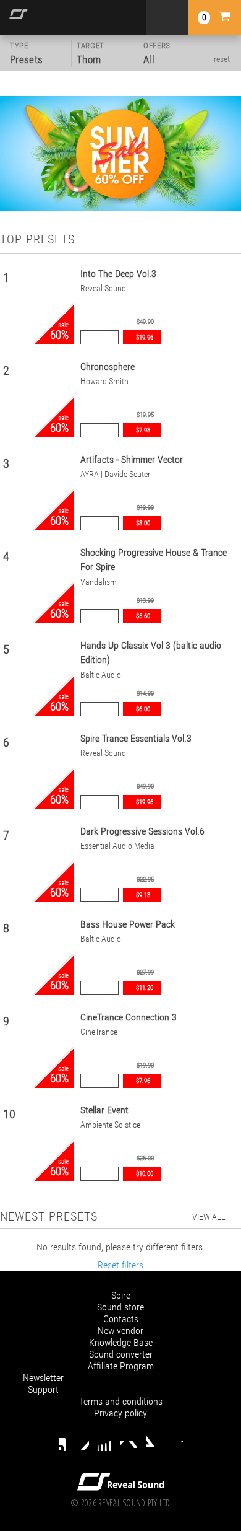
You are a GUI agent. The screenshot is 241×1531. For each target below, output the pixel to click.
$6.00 (143, 709)
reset (222, 59)
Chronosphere (107, 366)
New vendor (120, 1330)
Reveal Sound (103, 288)
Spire (120, 1295)
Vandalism (98, 582)
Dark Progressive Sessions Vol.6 (142, 831)
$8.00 (143, 523)
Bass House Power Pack (127, 924)
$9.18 (143, 895)
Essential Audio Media (117, 846)
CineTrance (98, 1032)
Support (43, 1389)
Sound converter (121, 1354)
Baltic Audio (100, 675)
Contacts (120, 1319)
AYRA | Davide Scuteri (116, 474)
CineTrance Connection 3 (128, 1017)
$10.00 (144, 1174)
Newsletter (43, 1378)
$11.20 (144, 988)
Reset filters (120, 1265)
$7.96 (143, 1081)
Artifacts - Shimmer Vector (131, 459)
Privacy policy (120, 1413)
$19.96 (144, 337)
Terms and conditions (121, 1401)
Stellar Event (104, 1110)
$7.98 (143, 430)
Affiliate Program (121, 1366)
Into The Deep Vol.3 (118, 273)
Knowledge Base (121, 1342)
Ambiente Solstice (110, 1125)
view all (209, 1217)
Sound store (120, 1307)
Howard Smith (104, 381)
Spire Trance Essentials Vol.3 (136, 738)
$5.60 (143, 616)
